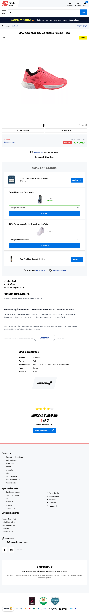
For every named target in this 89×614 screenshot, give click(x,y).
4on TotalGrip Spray (28, 259)
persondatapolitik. (44, 578)
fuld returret (40, 270)
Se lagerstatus (9, 142)
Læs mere (44, 337)
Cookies (19, 550)
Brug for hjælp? (82, 26)
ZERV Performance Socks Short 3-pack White (28, 224)
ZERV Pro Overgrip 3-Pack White (34, 178)
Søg (83, 12)
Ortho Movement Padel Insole (21, 192)
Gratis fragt (38, 152)
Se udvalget (73, 20)
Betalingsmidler (59, 270)
